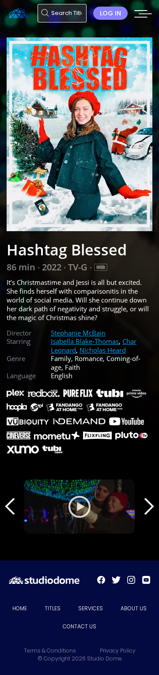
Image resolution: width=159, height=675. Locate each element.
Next (149, 506)
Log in (110, 13)
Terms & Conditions (50, 650)
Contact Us (79, 626)
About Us (134, 608)
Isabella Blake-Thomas (85, 341)
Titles (53, 608)
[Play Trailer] (79, 507)
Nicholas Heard (103, 350)
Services (90, 608)
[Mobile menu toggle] (143, 16)
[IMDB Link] (100, 267)
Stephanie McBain (78, 332)
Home (19, 608)
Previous (10, 506)
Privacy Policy (118, 650)
